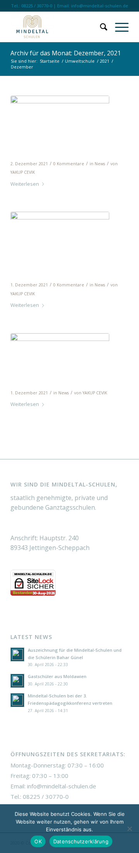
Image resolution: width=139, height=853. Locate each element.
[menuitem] (99, 26)
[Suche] (99, 26)
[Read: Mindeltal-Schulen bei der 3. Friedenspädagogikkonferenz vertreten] (17, 700)
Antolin (25, 274)
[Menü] (118, 26)
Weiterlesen (24, 183)
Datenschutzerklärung (80, 841)
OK (38, 841)
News (100, 163)
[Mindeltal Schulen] (57, 26)
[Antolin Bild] (59, 238)
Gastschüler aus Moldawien (57, 676)
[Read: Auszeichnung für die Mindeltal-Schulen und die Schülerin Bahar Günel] (17, 654)
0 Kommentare (68, 163)
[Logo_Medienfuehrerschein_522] (59, 353)
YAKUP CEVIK (22, 172)
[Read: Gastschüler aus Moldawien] (17, 681)
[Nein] (129, 828)
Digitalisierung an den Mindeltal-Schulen (54, 147)
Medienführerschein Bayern (65, 381)
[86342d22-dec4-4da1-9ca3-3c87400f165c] (59, 114)
